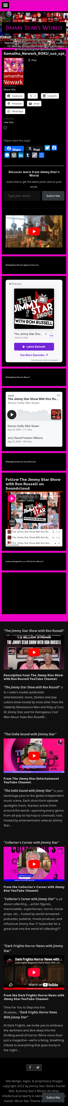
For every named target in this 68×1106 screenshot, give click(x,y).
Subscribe (53, 196)
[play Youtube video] (34, 231)
